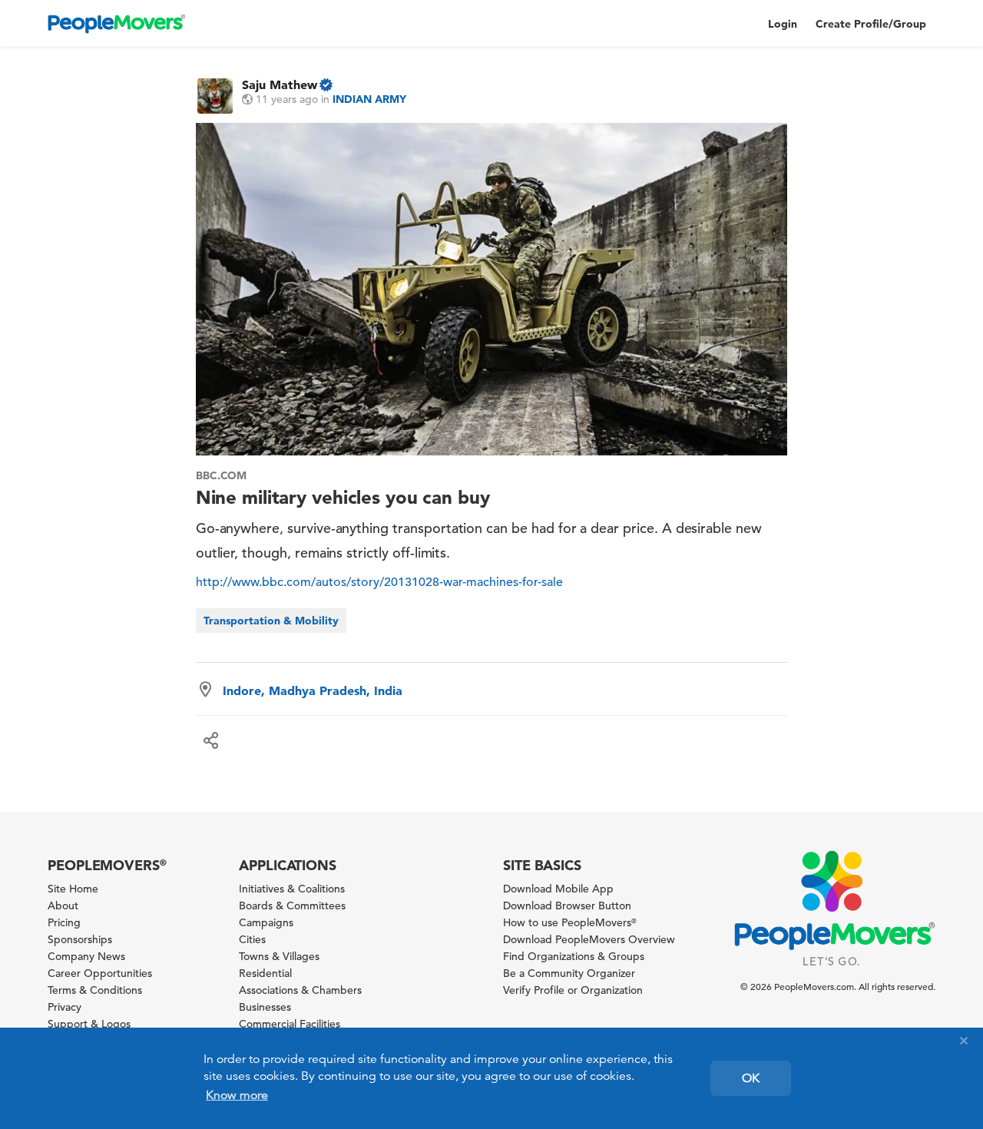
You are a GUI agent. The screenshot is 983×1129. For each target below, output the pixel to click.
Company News (86, 956)
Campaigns (266, 922)
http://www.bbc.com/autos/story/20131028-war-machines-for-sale (379, 582)
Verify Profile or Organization (573, 990)
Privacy (64, 1007)
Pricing (64, 922)
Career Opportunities (100, 973)
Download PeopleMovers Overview (589, 939)
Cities (252, 939)
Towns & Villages (279, 956)
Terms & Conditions (95, 990)
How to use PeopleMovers (570, 922)
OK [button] (751, 1078)
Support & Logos (89, 1024)
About (63, 905)
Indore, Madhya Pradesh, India (312, 690)
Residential (265, 973)
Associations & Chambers (300, 990)
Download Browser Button (567, 905)
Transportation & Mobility (271, 620)
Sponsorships (80, 939)
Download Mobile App (558, 889)
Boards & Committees (292, 905)
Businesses (265, 1007)
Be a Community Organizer (569, 973)
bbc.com (221, 475)
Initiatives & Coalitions (292, 889)
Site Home (73, 889)
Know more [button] (237, 1095)
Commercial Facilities (289, 1024)
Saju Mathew (279, 84)
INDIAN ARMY (369, 99)
